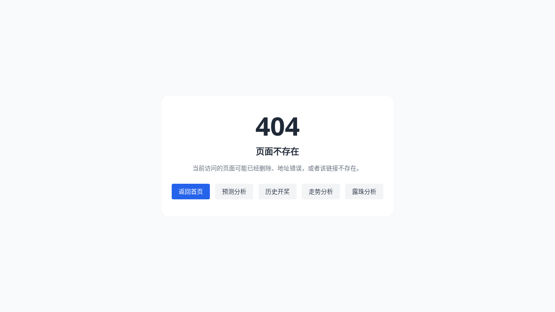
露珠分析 (364, 191)
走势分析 (321, 191)
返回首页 (191, 191)
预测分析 (234, 191)
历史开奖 (277, 191)
